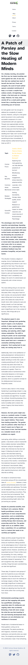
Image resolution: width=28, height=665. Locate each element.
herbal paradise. (11, 482)
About (14, 18)
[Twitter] (14, 36)
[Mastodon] (10, 36)
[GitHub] (18, 36)
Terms (14, 26)
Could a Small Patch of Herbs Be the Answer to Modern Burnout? (17, 153)
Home (14, 9)
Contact (14, 30)
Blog (14, 13)
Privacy (14, 22)
